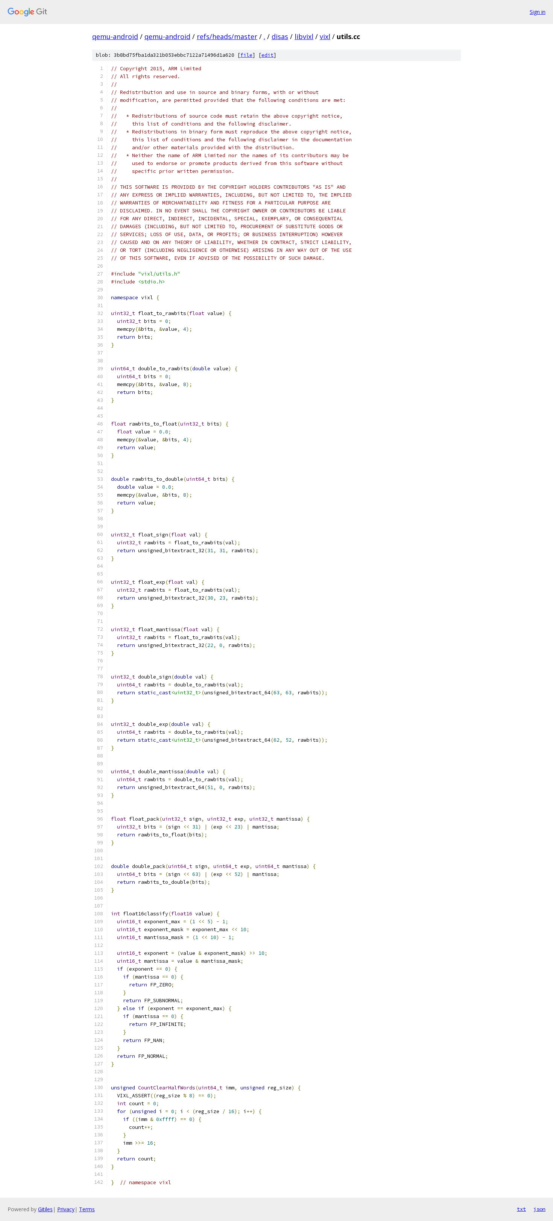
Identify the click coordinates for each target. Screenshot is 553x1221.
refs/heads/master (227, 36)
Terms (87, 1209)
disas (280, 36)
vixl (325, 36)
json (539, 1209)
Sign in (537, 11)
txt (521, 1209)
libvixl (304, 36)
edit (267, 55)
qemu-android (115, 36)
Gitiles (45, 1209)
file (246, 55)
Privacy (65, 1209)
